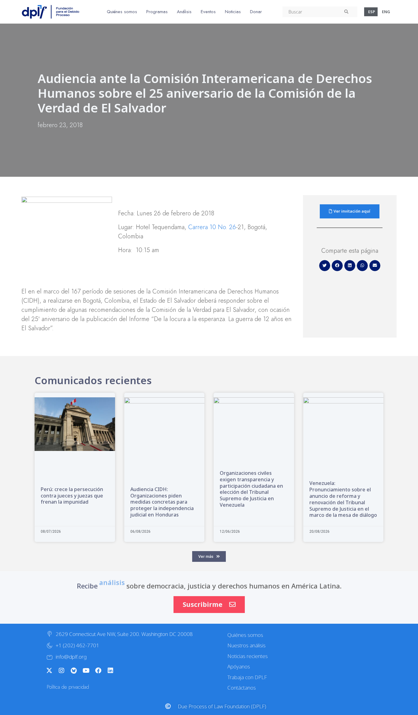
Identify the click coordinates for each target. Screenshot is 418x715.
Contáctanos (241, 687)
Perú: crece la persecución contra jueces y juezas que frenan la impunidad (72, 495)
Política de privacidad (68, 686)
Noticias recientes (247, 656)
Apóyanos (238, 666)
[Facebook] (98, 670)
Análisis (184, 11)
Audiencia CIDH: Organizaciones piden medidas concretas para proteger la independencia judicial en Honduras (162, 502)
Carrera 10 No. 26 (212, 227)
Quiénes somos (122, 11)
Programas (157, 11)
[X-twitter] (49, 670)
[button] (324, 265)
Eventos (208, 11)
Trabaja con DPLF (247, 677)
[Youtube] (86, 670)
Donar (256, 11)
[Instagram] (61, 670)
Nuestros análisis (246, 645)
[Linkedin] (110, 670)
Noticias (233, 11)
